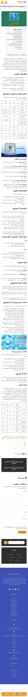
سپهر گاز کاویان (19, 388)
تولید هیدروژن (19, 41)
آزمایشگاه (13, 611)
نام (26, 505)
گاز (6, 557)
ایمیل (25, 512)
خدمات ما (13, 607)
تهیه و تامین (19, 49)
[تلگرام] (15, 589)
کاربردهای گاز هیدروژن (17, 38)
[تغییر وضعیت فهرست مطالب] (23, 30)
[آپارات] (9, 589)
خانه (13, 598)
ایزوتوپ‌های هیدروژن (17, 36)
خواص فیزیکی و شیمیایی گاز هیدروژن (14, 33)
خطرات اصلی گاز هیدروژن (17, 43)
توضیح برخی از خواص (16, 35)
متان (6, 278)
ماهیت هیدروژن (22, 448)
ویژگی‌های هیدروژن (18, 32)
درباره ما (13, 603)
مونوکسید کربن (16, 280)
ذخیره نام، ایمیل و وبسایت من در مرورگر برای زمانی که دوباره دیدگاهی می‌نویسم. (15, 527)
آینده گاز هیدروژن (18, 47)
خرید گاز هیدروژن (13, 436)
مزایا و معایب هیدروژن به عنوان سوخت (14, 39)
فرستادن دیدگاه (22, 532)
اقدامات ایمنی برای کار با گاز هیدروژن (15, 44)
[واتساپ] (18, 589)
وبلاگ (20, 442)
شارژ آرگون (18, 554)
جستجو (6, 542)
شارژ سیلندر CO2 (10, 554)
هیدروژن (25, 58)
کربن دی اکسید (12, 557)
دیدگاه (25, 491)
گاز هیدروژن (11, 560)
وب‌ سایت (24, 518)
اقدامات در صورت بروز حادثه (15, 45)
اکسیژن (25, 271)
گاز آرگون (17, 560)
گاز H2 (11, 445)
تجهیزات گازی (13, 613)
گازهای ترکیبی (13, 605)
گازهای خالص (13, 601)
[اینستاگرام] (12, 589)
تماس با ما (13, 615)
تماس (5, 438)
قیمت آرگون (20, 557)
